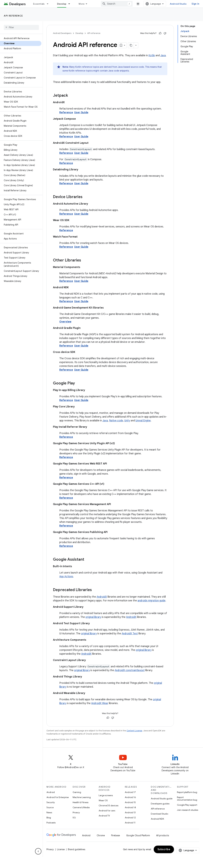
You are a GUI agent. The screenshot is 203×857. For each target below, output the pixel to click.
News (49, 812)
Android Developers (62, 33)
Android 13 (130, 812)
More (82, 3)
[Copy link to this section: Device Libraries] (85, 197)
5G (74, 817)
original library (93, 617)
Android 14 (130, 807)
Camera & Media (81, 807)
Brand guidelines (76, 849)
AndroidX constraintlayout (130, 670)
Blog (48, 817)
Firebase (115, 835)
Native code (116, 420)
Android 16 (130, 797)
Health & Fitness (80, 802)
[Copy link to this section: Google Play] (78, 383)
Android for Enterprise (57, 797)
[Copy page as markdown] (131, 45)
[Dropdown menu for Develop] (70, 4)
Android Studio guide (161, 798)
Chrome (101, 835)
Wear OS (103, 800)
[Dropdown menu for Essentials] (49, 4)
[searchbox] (21, 27)
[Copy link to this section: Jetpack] (71, 96)
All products (162, 835)
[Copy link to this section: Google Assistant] (87, 560)
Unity (127, 420)
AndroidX (102, 596)
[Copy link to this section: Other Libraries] (84, 260)
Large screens (106, 795)
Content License (134, 730)
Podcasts (51, 822)
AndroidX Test (130, 633)
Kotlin (151, 55)
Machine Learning (82, 797)
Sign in (195, 3)
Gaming (77, 792)
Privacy (76, 812)
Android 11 (130, 822)
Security (50, 802)
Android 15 (130, 802)
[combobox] (117, 4)
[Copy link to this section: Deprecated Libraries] (95, 590)
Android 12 (130, 817)
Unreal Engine (143, 420)
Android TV (104, 815)
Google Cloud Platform (138, 835)
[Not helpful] (165, 33)
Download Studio (159, 813)
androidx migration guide (151, 600)
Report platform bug (187, 792)
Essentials (39, 3)
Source (50, 807)
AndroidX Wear (99, 703)
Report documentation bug (187, 798)
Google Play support (187, 804)
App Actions (66, 576)
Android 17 (130, 792)
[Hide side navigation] (38, 851)
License (61, 849)
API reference (13, 15)
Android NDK (157, 818)
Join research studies (187, 810)
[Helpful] (160, 33)
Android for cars (107, 810)
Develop (61, 3)
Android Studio (178, 3)
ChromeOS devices (108, 805)
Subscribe (163, 849)
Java (163, 55)
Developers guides (160, 803)
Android (50, 792)
